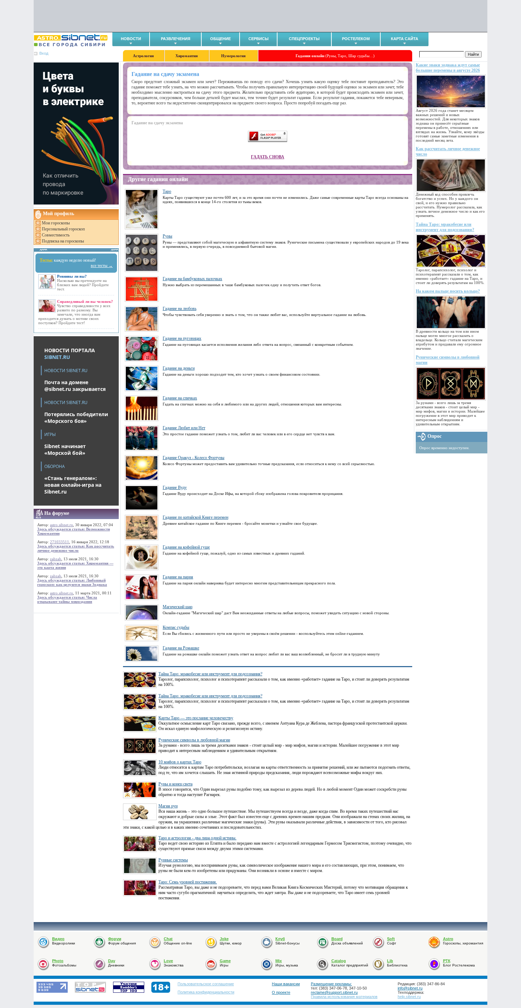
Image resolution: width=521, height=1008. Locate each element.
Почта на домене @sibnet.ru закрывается (75, 385)
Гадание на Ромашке (181, 647)
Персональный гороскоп (63, 229)
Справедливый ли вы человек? (85, 301)
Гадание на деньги (179, 368)
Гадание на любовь (179, 308)
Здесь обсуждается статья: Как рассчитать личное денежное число (75, 548)
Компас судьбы (176, 627)
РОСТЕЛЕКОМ (356, 39)
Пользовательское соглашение (206, 984)
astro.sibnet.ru (61, 525)
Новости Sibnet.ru (66, 370)
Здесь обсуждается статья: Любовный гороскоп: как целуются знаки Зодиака (72, 582)
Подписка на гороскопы (63, 241)
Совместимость (55, 235)
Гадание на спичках (180, 398)
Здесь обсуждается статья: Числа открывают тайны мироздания (67, 599)
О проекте (281, 992)
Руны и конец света (175, 783)
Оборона (54, 466)
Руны (167, 236)
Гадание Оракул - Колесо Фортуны (193, 457)
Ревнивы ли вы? (72, 276)
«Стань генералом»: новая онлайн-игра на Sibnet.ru (72, 485)
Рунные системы (173, 859)
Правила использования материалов (344, 997)
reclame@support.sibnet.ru (334, 992)
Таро (167, 191)
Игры (50, 434)
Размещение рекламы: (331, 984)
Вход (43, 53)
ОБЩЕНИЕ (220, 39)
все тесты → (102, 265)
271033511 (59, 542)
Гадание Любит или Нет (184, 427)
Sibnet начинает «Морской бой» (65, 449)
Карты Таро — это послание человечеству (195, 717)
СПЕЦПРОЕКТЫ (304, 39)
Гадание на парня (178, 576)
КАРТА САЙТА (404, 39)
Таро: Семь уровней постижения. (187, 881)
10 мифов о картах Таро (179, 761)
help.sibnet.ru (409, 997)
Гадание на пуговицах (182, 338)
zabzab (55, 559)
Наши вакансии (286, 984)
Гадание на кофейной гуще (186, 547)
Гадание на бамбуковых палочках (192, 278)
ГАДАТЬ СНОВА (267, 156)
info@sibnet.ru (410, 988)
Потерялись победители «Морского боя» (76, 417)
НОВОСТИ (131, 39)
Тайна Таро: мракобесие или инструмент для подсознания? (445, 227)
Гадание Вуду (175, 487)
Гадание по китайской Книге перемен (195, 517)
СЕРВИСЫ (258, 39)
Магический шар (177, 606)
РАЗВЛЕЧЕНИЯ (175, 39)
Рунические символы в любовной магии (194, 739)
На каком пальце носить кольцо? (448, 291)
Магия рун (168, 805)
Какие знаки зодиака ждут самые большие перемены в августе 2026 (448, 67)
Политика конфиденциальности (206, 992)
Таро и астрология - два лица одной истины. (197, 837)
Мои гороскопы (56, 222)
